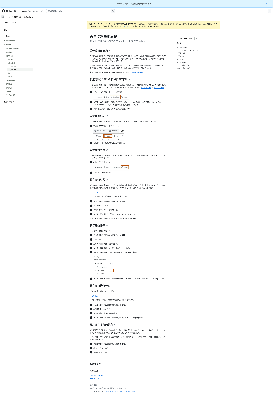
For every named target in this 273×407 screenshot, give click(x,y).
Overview (126, 26)
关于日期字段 (146, 87)
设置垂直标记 (97, 116)
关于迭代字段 (159, 87)
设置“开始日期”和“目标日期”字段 (108, 79)
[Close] (267, 3)
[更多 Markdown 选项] (196, 38)
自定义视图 (17, 17)
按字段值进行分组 (100, 285)
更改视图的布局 (137, 72)
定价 (121, 391)
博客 (133, 391)
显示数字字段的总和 (101, 324)
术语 (107, 391)
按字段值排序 (97, 225)
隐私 (111, 391)
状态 (116, 391)
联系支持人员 (96, 378)
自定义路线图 (28, 17)
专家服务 (127, 391)
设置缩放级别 (97, 149)
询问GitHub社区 (97, 375)
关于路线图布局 (99, 50)
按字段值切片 (97, 179)
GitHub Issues (10, 22)
